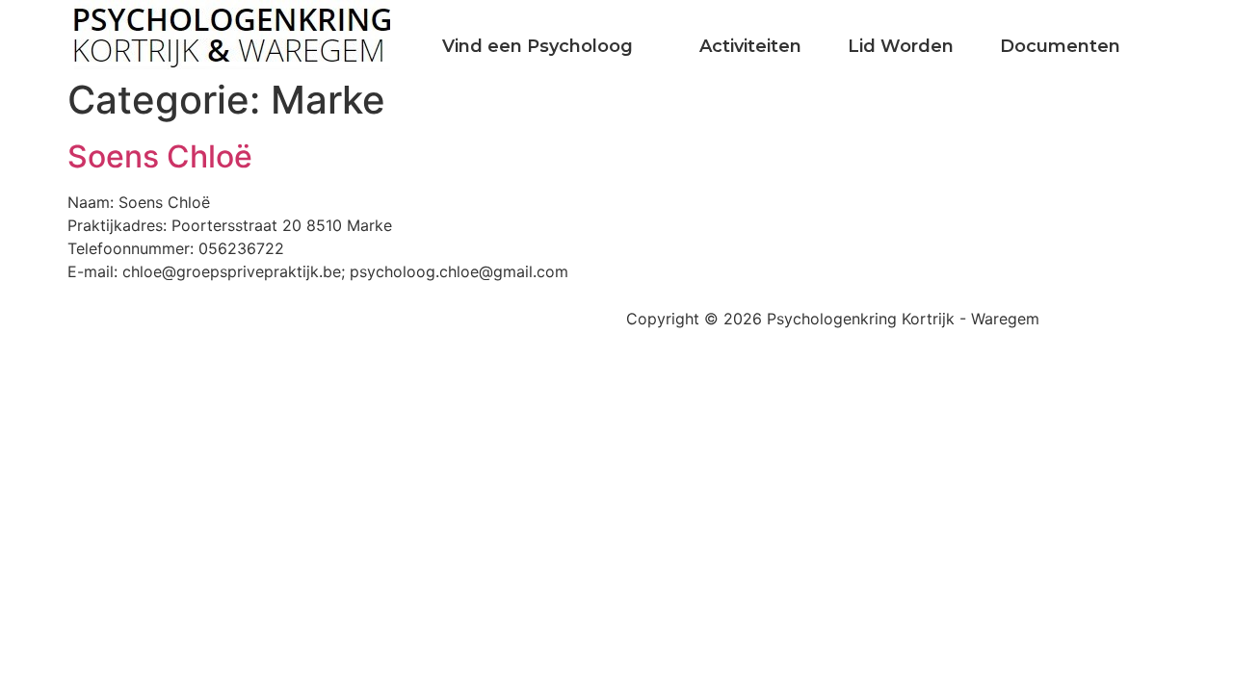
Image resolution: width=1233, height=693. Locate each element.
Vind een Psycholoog (537, 46)
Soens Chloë (159, 156)
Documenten (1060, 46)
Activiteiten (750, 46)
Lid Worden (901, 46)
